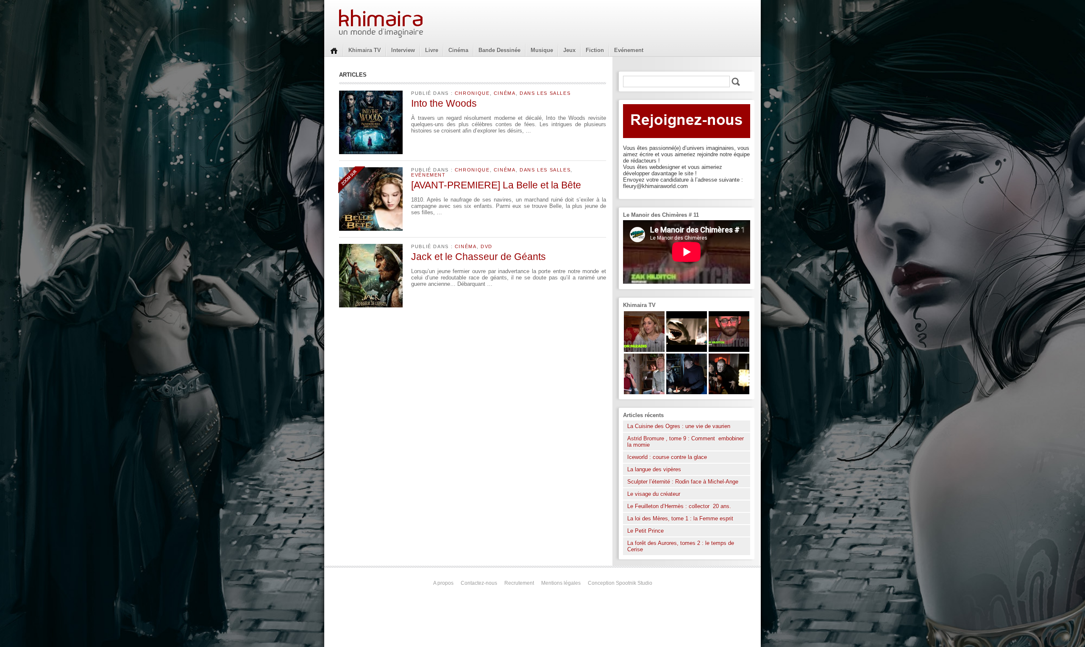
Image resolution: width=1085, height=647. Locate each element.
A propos (443, 583)
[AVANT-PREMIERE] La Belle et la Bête (496, 185)
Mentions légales (561, 583)
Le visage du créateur (653, 494)
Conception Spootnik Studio (620, 583)
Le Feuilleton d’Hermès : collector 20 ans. (680, 506)
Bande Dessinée (499, 50)
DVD (486, 246)
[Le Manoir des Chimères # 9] (644, 350)
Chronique (472, 93)
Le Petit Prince (645, 531)
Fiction (595, 50)
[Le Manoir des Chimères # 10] (686, 350)
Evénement (628, 50)
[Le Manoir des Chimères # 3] (729, 392)
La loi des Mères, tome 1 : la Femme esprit (680, 518)
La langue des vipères (654, 469)
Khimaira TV (364, 50)
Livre (431, 50)
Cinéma (458, 50)
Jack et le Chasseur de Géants (478, 256)
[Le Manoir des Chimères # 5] (686, 392)
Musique (542, 50)
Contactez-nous (479, 583)
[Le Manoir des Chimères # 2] (644, 392)
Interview (403, 50)
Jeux (569, 50)
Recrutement (519, 583)
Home (334, 50)
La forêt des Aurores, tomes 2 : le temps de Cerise (680, 546)
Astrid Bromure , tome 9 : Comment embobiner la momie (685, 441)
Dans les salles (545, 93)
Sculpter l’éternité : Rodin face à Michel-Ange (682, 481)
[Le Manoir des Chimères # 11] (729, 350)
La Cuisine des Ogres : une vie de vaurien (678, 426)
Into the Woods (444, 103)
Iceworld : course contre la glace (667, 457)
